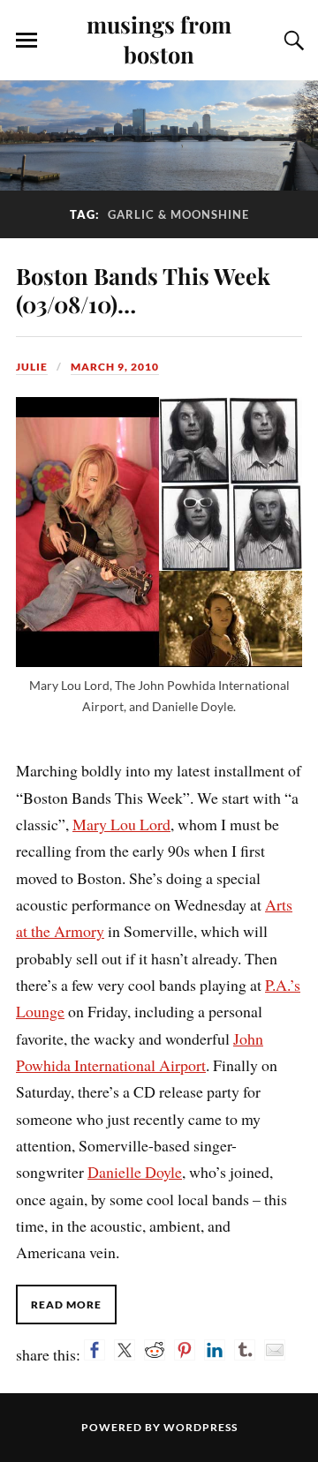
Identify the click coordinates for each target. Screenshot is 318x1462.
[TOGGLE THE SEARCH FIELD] (291, 40)
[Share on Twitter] (124, 1350)
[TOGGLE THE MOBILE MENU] (26, 40)
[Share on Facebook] (94, 1350)
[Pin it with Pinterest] (184, 1350)
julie (32, 366)
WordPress (200, 1427)
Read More (66, 1304)
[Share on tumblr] (244, 1350)
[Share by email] (274, 1350)
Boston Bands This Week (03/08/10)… (143, 289)
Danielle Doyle (134, 1171)
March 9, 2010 (115, 366)
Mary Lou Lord (121, 824)
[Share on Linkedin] (214, 1350)
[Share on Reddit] (154, 1350)
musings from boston (159, 39)
